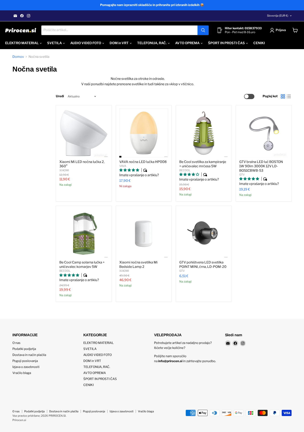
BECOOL (184, 170)
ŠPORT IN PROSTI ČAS (226, 43)
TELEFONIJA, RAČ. (152, 43)
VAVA (122, 165)
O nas (16, 343)
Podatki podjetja (24, 349)
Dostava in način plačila (29, 355)
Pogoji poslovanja (25, 361)
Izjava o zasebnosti (25, 367)
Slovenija (277, 15)
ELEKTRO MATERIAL (22, 43)
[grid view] (283, 96)
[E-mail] (15, 16)
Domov (18, 57)
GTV (242, 174)
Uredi (60, 96)
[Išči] (203, 30)
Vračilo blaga (21, 373)
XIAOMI (64, 170)
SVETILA (54, 43)
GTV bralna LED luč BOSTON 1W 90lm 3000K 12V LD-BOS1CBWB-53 (261, 166)
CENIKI (259, 43)
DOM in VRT (119, 43)
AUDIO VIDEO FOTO (86, 43)
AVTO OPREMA (187, 43)
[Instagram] (28, 16)
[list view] (289, 96)
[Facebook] (22, 16)
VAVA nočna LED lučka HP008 (143, 162)
